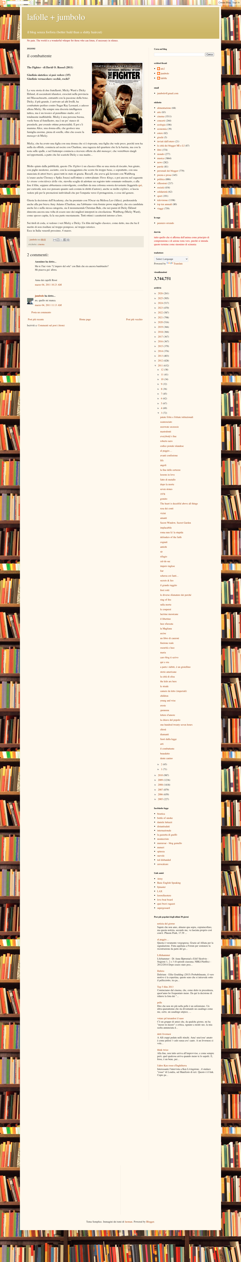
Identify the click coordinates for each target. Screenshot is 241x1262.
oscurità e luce (167, 647)
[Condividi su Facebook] (65, 240)
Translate (178, 263)
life (162, 460)
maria (163, 652)
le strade (164, 686)
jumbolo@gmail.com (167, 93)
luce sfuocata (166, 623)
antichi (163, 546)
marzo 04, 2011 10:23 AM (48, 284)
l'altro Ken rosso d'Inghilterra (172, 1065)
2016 (161, 341)
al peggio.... (166, 450)
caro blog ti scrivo (169, 657)
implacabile (166, 527)
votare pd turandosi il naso (170, 1018)
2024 (161, 303)
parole (160, 166)
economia (162, 128)
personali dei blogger (167, 170)
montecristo (163, 839)
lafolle (164, 78)
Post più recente (36, 319)
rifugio (163, 556)
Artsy (160, 878)
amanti (163, 518)
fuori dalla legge (168, 739)
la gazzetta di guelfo (167, 834)
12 (162, 369)
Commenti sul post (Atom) (51, 325)
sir (161, 551)
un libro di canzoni (169, 638)
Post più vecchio (134, 319)
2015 (161, 346)
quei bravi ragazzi (166, 903)
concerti (161, 120)
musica (160, 158)
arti (162, 743)
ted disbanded (164, 859)
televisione (162, 200)
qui (140, 185)
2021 (161, 317)
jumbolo (39, 296)
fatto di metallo (168, 479)
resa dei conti (166, 508)
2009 (161, 780)
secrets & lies (166, 580)
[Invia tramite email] (54, 240)
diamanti (164, 734)
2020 (161, 322)
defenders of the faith (171, 537)
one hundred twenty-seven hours (176, 724)
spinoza (161, 851)
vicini (163, 513)
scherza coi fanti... (169, 575)
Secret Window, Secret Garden (175, 522)
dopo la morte (167, 484)
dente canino (166, 758)
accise (163, 633)
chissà (163, 729)
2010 (161, 775)
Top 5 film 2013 (165, 986)
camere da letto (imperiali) (173, 691)
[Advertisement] (174, 1088)
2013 (161, 355)
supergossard (163, 908)
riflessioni (162, 183)
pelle (159, 1002)
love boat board (165, 899)
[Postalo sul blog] (58, 240)
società (160, 187)
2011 (161, 365)
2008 (161, 784)
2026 (161, 293)
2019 (161, 327)
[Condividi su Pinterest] (68, 240)
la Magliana (166, 628)
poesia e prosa (164, 175)
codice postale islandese (172, 446)
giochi (160, 137)
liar (162, 570)
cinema (41, 244)
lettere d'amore (167, 715)
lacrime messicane (169, 614)
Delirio (160, 971)
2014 (161, 351)
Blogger (150, 1221)
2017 (161, 336)
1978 (162, 494)
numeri (160, 847)
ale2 (163, 68)
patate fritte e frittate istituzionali (176, 417)
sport (159, 196)
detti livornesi (164, 1034)
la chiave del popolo (170, 719)
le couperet (165, 609)
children (164, 695)
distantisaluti (163, 826)
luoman (128, 1221)
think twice (162, 1049)
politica (161, 179)
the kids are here (168, 681)
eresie (163, 705)
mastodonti (165, 431)
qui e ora (164, 662)
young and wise (168, 700)
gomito (163, 498)
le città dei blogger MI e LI (171, 145)
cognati (163, 542)
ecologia (161, 124)
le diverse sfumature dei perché (175, 594)
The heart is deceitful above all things (179, 503)
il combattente (167, 748)
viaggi (160, 208)
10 (162, 379)
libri (159, 149)
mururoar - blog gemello (169, 843)
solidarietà (162, 191)
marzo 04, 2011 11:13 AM (48, 305)
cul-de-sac (165, 561)
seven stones (166, 489)
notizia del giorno (166, 923)
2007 (161, 789)
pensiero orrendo (165, 223)
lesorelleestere (164, 895)
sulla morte (165, 604)
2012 (161, 360)
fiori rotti (164, 590)
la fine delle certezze (170, 469)
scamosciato (166, 421)
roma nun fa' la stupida (171, 532)
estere (160, 133)
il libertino (165, 618)
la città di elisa (167, 676)
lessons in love (167, 474)
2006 (161, 794)
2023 (161, 307)
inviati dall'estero (165, 141)
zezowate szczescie (169, 426)
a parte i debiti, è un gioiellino (175, 667)
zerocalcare (162, 864)
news (159, 162)
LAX (159, 891)
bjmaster (161, 887)
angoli (163, 465)
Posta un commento (41, 312)
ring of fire (165, 599)
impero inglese (167, 566)
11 (162, 374)
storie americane (168, 671)
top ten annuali (164, 204)
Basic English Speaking (169, 882)
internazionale (164, 830)
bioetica (161, 813)
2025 (161, 298)
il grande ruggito (168, 585)
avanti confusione (169, 455)
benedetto (165, 753)
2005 (161, 799)
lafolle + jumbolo (56, 16)
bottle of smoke (165, 818)
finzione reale (167, 643)
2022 (161, 312)
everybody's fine (168, 436)
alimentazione (164, 108)
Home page (85, 319)
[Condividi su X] (61, 240)
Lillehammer (163, 955)
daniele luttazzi (164, 822)
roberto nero (166, 441)
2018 (161, 331)
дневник (164, 710)
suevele (160, 855)
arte (159, 112)
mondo (160, 154)
